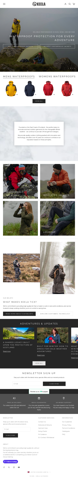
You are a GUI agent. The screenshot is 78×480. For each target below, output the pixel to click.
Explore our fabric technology (55, 314)
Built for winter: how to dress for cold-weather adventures (52, 348)
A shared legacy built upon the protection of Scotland (18, 344)
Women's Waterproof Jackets (57, 46)
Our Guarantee (67, 422)
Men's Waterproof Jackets (20, 46)
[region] (39, 40)
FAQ (63, 434)
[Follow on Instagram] (14, 467)
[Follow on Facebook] (4, 467)
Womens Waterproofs (57, 76)
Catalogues (66, 431)
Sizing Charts (42, 431)
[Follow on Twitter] (9, 467)
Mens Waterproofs (19, 76)
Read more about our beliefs (19, 314)
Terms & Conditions (68, 428)
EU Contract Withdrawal (46, 437)
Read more (7, 351)
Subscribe (54, 384)
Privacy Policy (66, 425)
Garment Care (43, 428)
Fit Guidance (42, 434)
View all (39, 101)
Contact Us (42, 422)
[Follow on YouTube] (19, 467)
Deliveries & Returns (45, 425)
